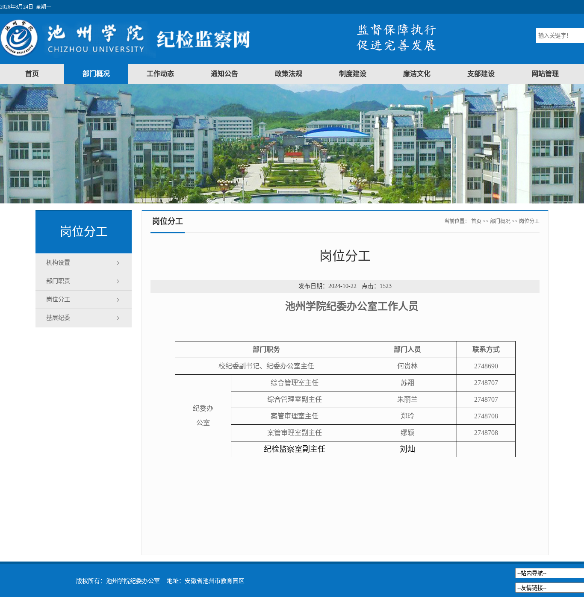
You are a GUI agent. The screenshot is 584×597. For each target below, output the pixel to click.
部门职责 (58, 281)
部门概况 (96, 73)
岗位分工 (58, 299)
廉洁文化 (417, 73)
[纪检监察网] (141, 59)
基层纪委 (58, 318)
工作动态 (160, 73)
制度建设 (352, 73)
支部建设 (481, 73)
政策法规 (288, 73)
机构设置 (58, 262)
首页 (32, 73)
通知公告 (224, 73)
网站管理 (545, 73)
